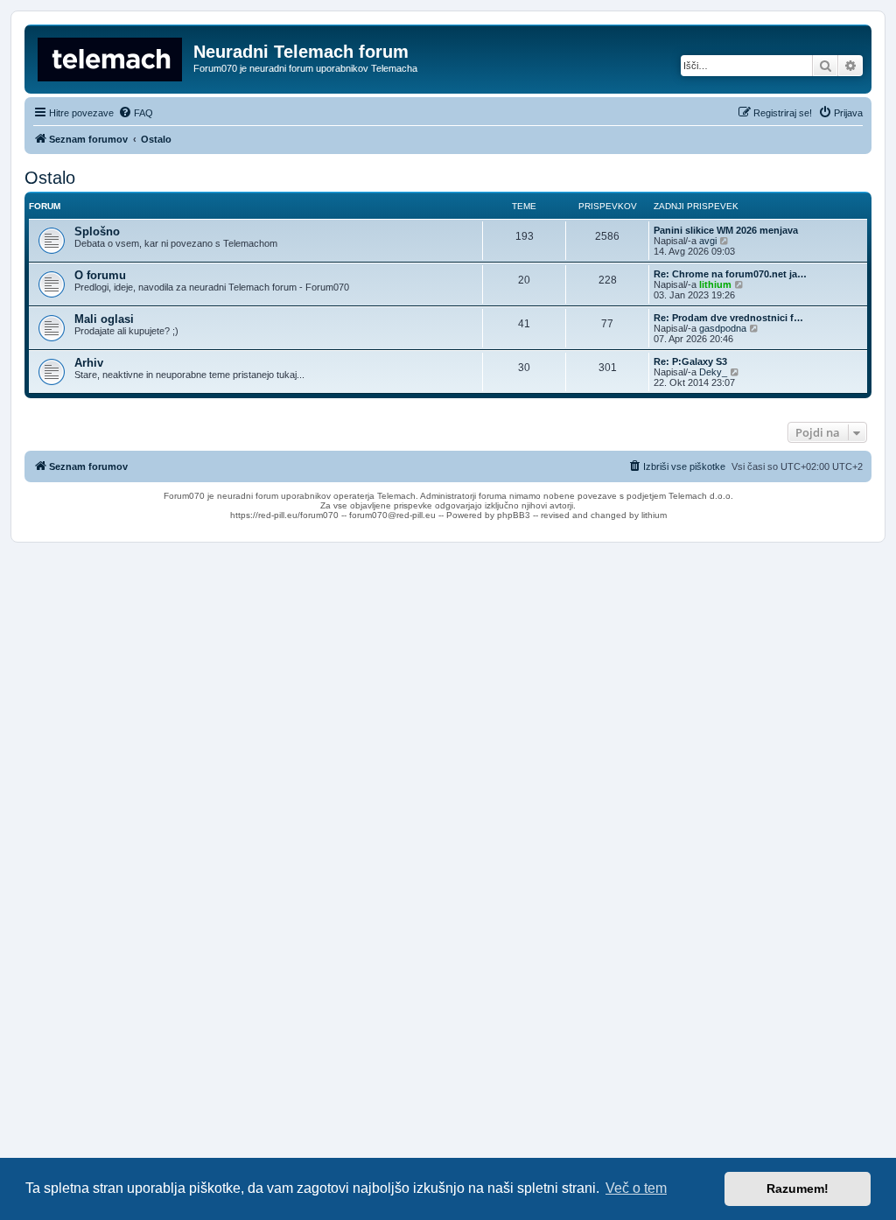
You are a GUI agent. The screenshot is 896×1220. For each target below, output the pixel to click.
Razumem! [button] (797, 1188)
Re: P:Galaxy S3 (690, 361)
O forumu (100, 275)
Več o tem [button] (636, 1188)
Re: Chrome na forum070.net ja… (730, 274)
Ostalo (49, 177)
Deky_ (713, 372)
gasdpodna (722, 328)
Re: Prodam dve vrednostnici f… (728, 317)
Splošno (97, 231)
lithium (715, 284)
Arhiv (88, 362)
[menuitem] (135, 112)
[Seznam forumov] (111, 57)
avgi (708, 240)
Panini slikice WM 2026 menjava (726, 230)
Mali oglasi (104, 319)
